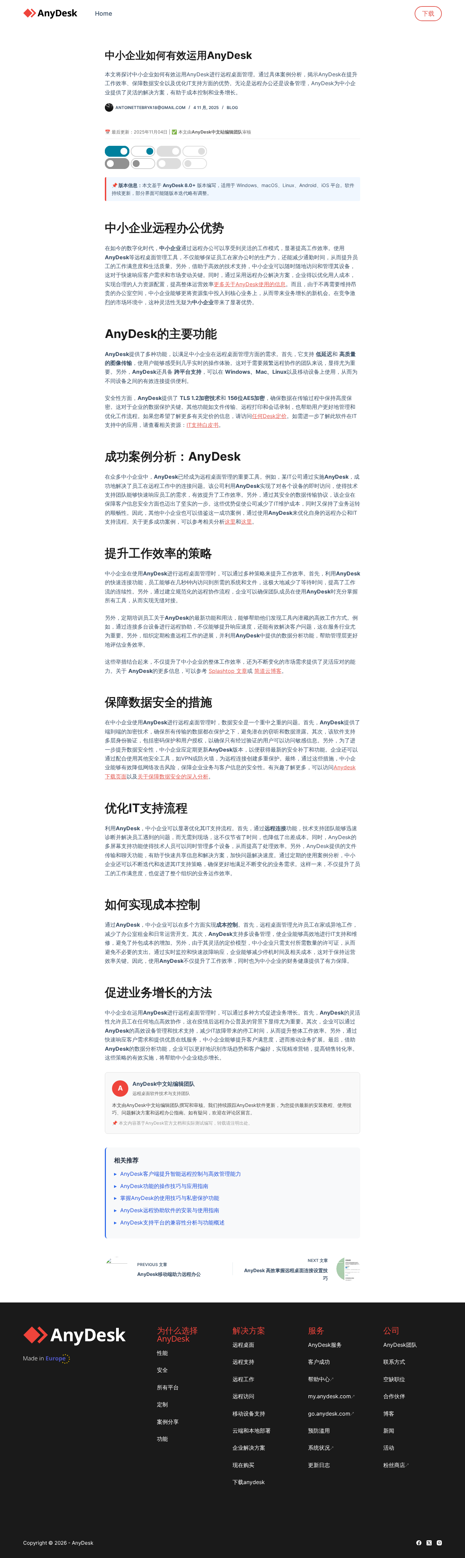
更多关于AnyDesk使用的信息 (250, 284)
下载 (428, 13)
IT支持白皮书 (203, 424)
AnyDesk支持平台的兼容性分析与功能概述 (172, 1222)
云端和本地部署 (252, 1430)
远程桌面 (243, 1344)
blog (232, 107)
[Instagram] (439, 1542)
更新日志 (319, 1465)
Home (103, 13)
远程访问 (243, 1396)
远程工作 (243, 1379)
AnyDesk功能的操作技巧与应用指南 (164, 1186)
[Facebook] (418, 1542)
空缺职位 (394, 1379)
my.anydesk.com (329, 1396)
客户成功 (319, 1361)
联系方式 (394, 1361)
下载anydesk (249, 1482)
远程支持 (243, 1361)
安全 (162, 1370)
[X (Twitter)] (429, 1542)
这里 (230, 521)
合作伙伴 (394, 1396)
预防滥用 (319, 1430)
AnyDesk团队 (400, 1344)
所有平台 (168, 1387)
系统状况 (319, 1447)
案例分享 (168, 1421)
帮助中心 (319, 1379)
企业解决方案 (249, 1447)
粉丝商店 (394, 1465)
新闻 (388, 1430)
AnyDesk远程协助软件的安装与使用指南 (169, 1210)
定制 (162, 1404)
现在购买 (243, 1465)
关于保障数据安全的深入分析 (173, 776)
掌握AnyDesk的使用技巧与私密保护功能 (169, 1197)
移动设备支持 (249, 1413)
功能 (162, 1438)
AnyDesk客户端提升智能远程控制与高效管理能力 (180, 1173)
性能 (162, 1352)
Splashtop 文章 (228, 670)
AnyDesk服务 (325, 1344)
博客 (388, 1413)
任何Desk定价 (269, 416)
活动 (388, 1447)
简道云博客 (268, 670)
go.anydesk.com (329, 1413)
